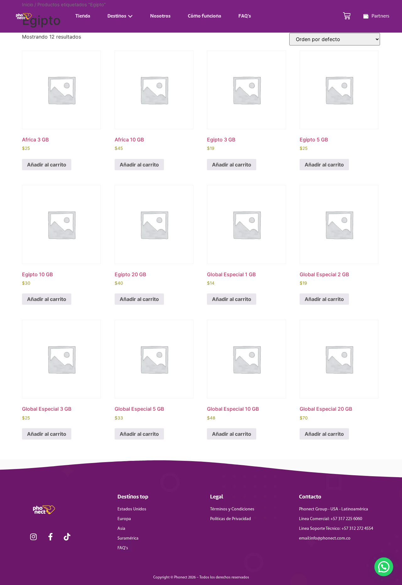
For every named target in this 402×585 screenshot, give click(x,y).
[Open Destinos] (130, 16)
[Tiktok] (67, 537)
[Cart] (346, 16)
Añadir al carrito (46, 164)
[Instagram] (33, 537)
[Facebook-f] (50, 537)
